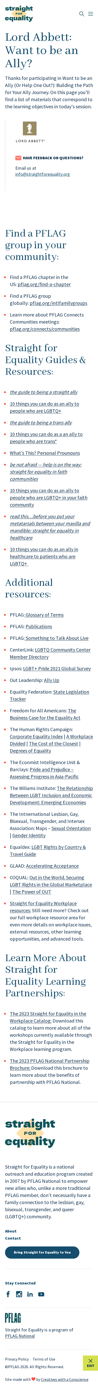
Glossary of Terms (44, 614)
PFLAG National (20, 1336)
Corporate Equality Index (36, 736)
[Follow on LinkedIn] (30, 1294)
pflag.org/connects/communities (45, 329)
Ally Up (51, 680)
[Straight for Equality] (19, 14)
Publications (39, 626)
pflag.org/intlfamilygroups (58, 303)
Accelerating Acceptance (52, 865)
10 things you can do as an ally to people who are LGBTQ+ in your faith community (48, 497)
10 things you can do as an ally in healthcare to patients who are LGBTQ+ (44, 556)
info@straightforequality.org (42, 174)
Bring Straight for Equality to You (42, 1252)
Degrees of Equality (30, 750)
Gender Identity (28, 835)
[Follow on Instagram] (19, 1294)
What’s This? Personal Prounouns (45, 453)
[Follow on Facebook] (8, 1294)
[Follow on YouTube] (41, 1294)
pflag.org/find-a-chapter (44, 284)
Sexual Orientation (71, 828)
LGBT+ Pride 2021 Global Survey (57, 668)
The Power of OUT (31, 891)
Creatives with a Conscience (64, 1379)
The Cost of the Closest (53, 743)
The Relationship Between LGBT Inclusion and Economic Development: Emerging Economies (51, 795)
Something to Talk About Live (56, 638)
